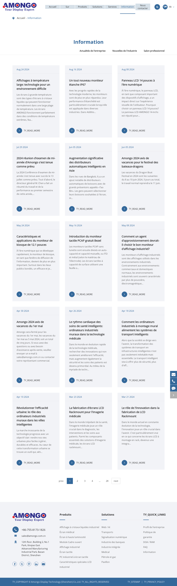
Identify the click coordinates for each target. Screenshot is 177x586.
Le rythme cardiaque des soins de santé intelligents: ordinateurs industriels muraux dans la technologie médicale (87, 330)
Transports (107, 532)
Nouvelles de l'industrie (124, 50)
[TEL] (173, 381)
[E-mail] (173, 374)
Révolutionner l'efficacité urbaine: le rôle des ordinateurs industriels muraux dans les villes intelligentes (32, 416)
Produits (65, 514)
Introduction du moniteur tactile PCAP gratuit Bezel (85, 238)
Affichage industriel (70, 547)
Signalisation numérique (114, 537)
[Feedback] (173, 388)
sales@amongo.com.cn (34, 535)
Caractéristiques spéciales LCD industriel (76, 564)
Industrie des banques (113, 542)
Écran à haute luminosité (73, 537)
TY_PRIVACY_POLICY (154, 581)
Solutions (107, 514)
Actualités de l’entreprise (93, 50)
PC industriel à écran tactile (74, 557)
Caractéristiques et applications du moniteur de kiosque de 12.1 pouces (35, 241)
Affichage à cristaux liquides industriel (79, 527)
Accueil (21, 18)
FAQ (145, 547)
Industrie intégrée (110, 547)
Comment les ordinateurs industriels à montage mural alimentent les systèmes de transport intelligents (140, 328)
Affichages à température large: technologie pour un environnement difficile (33, 85)
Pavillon (105, 561)
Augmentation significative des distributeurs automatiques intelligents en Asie (87, 164)
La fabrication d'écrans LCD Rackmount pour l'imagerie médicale (86, 412)
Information (34, 18)
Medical (105, 552)
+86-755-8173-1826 (33, 529)
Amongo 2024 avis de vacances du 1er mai (30, 324)
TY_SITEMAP (134, 581)
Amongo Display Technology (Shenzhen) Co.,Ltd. (56, 581)
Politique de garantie (149, 535)
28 (107, 480)
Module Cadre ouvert (71, 542)
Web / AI (105, 527)
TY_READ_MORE (32, 130)
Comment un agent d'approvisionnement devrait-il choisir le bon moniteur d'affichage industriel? (140, 243)
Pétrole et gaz (108, 557)
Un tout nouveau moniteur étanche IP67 (86, 82)
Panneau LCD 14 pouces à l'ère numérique (138, 82)
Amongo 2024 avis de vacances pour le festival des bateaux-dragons (140, 162)
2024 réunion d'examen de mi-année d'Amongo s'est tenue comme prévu (36, 162)
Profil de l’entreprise (153, 527)
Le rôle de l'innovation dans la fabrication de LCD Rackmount (140, 412)
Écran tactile (66, 552)
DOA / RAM (149, 542)
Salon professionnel (154, 50)
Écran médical (67, 532)
